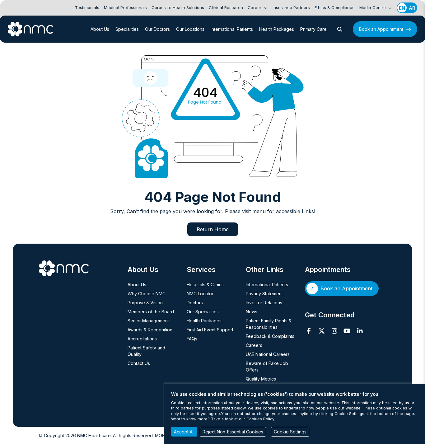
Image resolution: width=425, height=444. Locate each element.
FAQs (192, 338)
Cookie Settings (290, 431)
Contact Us (139, 363)
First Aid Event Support (210, 329)
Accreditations (142, 338)
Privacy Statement (264, 293)
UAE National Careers (268, 354)
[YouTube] (347, 331)
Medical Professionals (125, 7)
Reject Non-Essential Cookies (233, 431)
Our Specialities (203, 311)
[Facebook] (309, 331)
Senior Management (148, 320)
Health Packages (276, 29)
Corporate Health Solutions (178, 7)
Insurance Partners (291, 7)
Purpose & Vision (145, 302)
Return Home (213, 229)
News (251, 311)
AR (412, 8)
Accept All (184, 431)
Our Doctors (157, 29)
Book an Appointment (381, 29)
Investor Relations (264, 302)
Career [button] (255, 7)
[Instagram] (334, 331)
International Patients (232, 29)
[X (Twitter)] (321, 331)
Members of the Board (151, 311)
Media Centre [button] (373, 7)
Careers (254, 345)
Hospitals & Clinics (205, 284)
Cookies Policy (260, 419)
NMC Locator (200, 293)
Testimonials (87, 7)
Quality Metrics (261, 378)
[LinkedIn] (360, 331)
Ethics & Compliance (335, 7)
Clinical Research (226, 7)
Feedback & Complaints (270, 336)
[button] (340, 29)
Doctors (195, 302)
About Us (100, 29)
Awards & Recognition (150, 329)
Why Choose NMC (147, 293)
